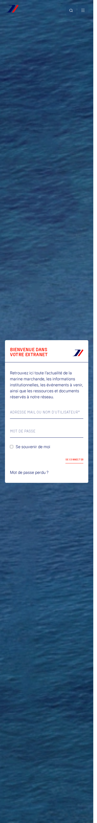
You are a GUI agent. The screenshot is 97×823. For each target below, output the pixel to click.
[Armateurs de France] (11, 8)
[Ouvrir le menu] (83, 10)
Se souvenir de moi (33, 446)
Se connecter (74, 459)
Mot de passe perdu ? (29, 472)
